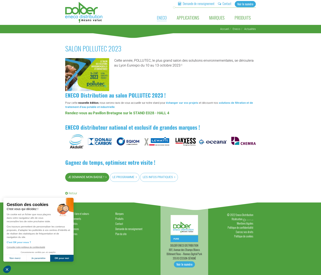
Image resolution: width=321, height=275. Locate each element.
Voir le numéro (245, 4)
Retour (73, 193)
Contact (227, 3)
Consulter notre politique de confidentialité (26, 247)
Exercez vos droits (244, 232)
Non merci (15, 258)
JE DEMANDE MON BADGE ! (86, 177)
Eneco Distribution (84, 12)
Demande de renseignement (199, 3)
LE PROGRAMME (123, 177)
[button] (7, 269)
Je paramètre (38, 258)
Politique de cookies (243, 236)
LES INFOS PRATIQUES (158, 177)
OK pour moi (62, 258)
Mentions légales (245, 223)
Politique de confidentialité (240, 228)
